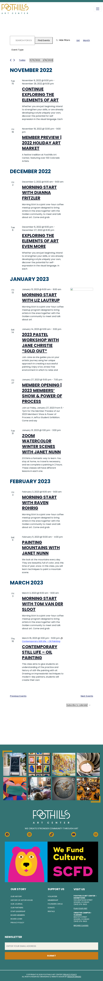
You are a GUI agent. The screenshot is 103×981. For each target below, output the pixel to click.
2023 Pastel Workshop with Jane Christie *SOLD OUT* (40, 343)
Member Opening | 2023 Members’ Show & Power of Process (42, 393)
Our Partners (17, 908)
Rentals (51, 911)
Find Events (44, 40)
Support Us (56, 889)
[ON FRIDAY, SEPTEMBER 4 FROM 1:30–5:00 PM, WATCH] (63, 764)
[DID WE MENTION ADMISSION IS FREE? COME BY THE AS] (14, 764)
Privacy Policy (17, 922)
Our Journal (17, 904)
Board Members (18, 915)
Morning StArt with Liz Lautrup (41, 297)
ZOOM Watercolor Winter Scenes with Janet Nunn (41, 444)
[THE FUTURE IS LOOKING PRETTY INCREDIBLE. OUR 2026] (88, 788)
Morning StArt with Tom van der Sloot (42, 603)
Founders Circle (55, 904)
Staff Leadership (18, 911)
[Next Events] (14, 60)
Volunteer (52, 896)
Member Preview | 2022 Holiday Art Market (41, 142)
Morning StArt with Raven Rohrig (39, 502)
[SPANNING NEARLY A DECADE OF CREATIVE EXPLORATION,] (14, 788)
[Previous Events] (10, 60)
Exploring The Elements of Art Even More (40, 241)
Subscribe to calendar (77, 705)
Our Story (18, 889)
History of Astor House (22, 900)
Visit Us (79, 889)
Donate (51, 908)
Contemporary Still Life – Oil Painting (39, 652)
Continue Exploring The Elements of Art (40, 94)
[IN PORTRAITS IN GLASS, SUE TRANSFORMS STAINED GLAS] (63, 788)
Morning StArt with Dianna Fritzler (39, 192)
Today (22, 60)
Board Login (16, 919)
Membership (53, 900)
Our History (16, 896)
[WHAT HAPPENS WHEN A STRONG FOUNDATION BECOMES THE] (88, 764)
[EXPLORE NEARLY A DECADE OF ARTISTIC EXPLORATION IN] (39, 764)
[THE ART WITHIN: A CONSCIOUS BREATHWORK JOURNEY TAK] (39, 788)
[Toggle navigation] (97, 8)
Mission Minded (74, 977)
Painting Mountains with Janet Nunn (41, 547)
